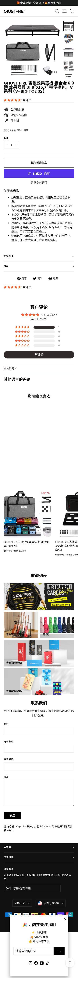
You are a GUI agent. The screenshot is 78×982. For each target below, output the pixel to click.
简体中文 (20, 903)
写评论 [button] (39, 355)
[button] (12, 100)
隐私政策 (57, 826)
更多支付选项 (39, 183)
